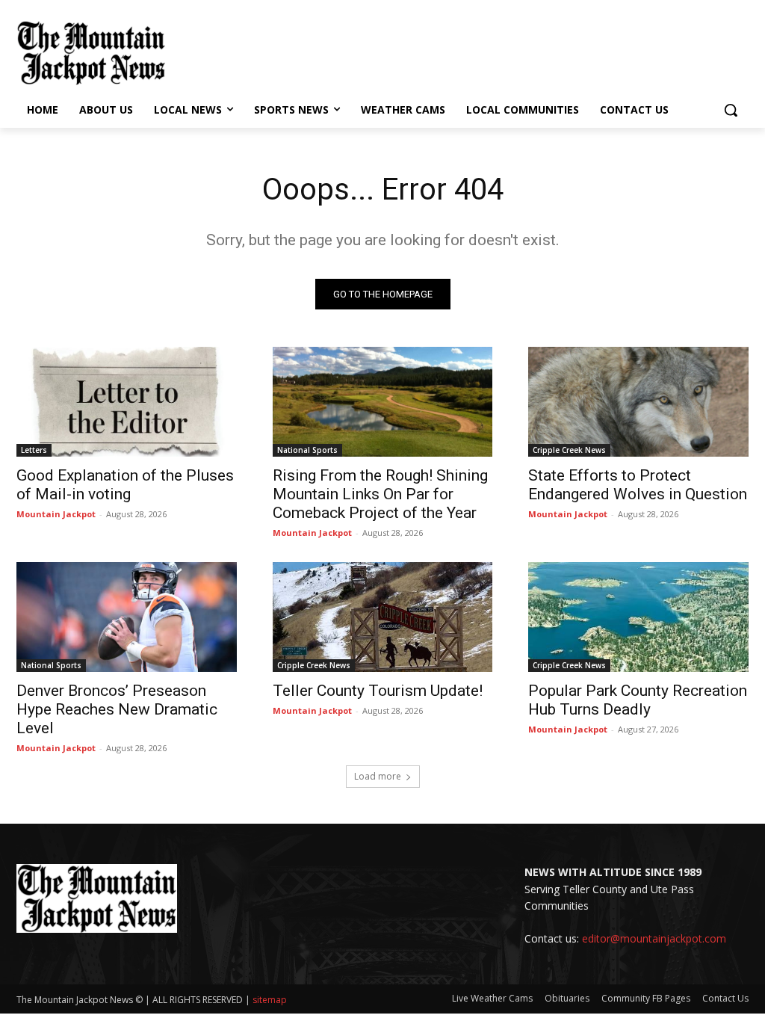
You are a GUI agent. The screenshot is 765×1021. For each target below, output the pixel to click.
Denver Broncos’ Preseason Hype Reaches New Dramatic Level (116, 709)
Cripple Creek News (569, 450)
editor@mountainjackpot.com (654, 938)
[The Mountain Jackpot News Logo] (91, 53)
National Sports (307, 450)
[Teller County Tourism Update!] (383, 617)
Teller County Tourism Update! (378, 691)
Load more (377, 776)
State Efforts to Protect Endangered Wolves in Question (637, 484)
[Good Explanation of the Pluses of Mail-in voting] (126, 402)
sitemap (270, 999)
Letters (34, 450)
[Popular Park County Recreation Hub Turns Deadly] (638, 617)
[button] (731, 110)
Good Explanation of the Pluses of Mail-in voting (125, 484)
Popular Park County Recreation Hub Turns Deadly (637, 700)
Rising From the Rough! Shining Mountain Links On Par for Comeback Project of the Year (380, 494)
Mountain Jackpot (56, 513)
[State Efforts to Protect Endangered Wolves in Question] (638, 402)
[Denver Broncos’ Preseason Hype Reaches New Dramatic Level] (126, 617)
